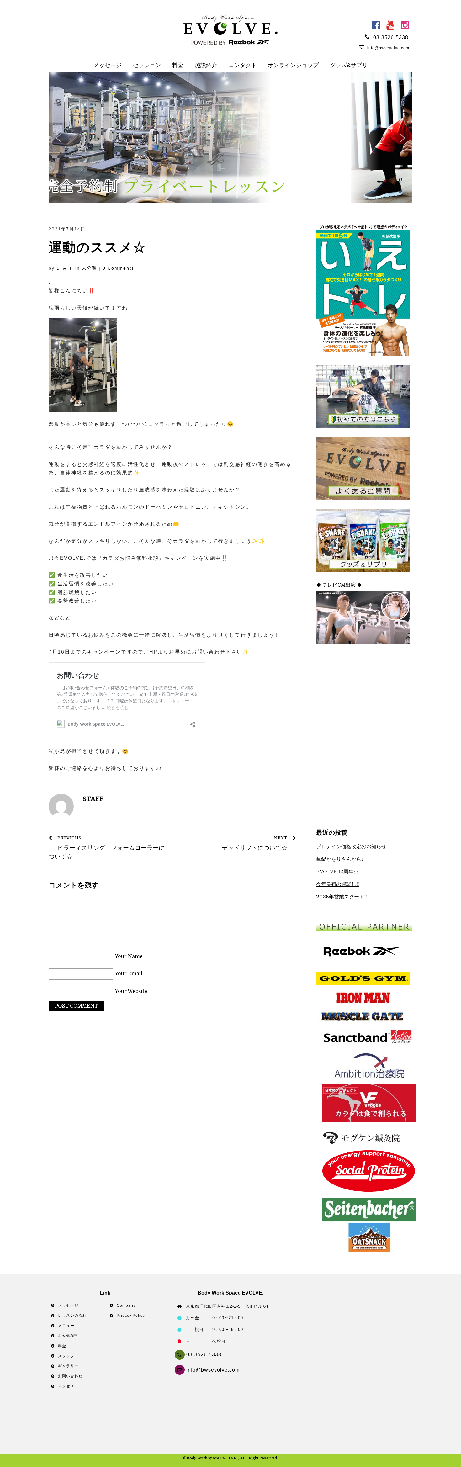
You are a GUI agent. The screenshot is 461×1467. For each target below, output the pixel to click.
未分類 (89, 268)
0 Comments (118, 268)
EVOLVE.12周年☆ (337, 872)
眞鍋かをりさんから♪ (340, 859)
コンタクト (243, 65)
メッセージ (107, 65)
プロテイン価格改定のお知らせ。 (353, 847)
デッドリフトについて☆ (254, 844)
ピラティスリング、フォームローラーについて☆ (107, 848)
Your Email (128, 974)
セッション (147, 65)
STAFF (64, 268)
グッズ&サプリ (349, 65)
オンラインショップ (293, 65)
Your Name (129, 957)
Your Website (131, 991)
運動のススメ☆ (97, 247)
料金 (177, 65)
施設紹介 (206, 65)
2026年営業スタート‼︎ (341, 897)
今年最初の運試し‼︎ (337, 884)
